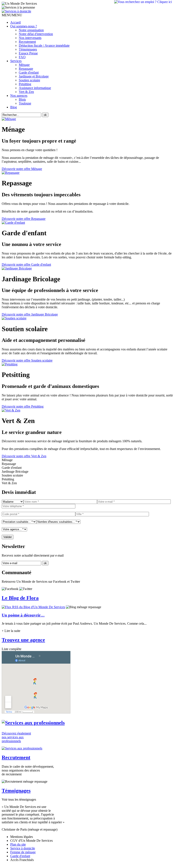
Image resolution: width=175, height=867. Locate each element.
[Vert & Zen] (11, 410)
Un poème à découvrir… (23, 615)
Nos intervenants (30, 38)
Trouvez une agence (23, 640)
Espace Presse (28, 53)
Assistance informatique (35, 88)
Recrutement (27, 41)
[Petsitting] (10, 364)
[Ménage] (9, 119)
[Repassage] (10, 172)
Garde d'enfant (29, 72)
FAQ (22, 57)
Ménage (24, 65)
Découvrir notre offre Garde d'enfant (26, 264)
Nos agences (18, 95)
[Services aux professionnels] (33, 722)
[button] (12, 15)
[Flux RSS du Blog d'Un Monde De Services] (33, 607)
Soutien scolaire (29, 80)
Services (16, 61)
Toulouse (25, 103)
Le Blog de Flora (20, 598)
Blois (22, 99)
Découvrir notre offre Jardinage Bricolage (30, 314)
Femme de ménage (23, 852)
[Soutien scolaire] (14, 318)
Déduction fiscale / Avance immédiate (44, 45)
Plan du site (18, 844)
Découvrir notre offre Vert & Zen (24, 456)
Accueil (15, 22)
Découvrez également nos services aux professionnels (16, 737)
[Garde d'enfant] (13, 222)
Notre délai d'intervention (36, 34)
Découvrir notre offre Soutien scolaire (27, 360)
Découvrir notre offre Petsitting (23, 406)
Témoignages (28, 49)
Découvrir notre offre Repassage (23, 218)
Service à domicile (22, 848)
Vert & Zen (26, 92)
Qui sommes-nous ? (23, 26)
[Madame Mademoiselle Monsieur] (12, 501)
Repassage (26, 68)
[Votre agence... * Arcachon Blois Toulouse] (14, 529)
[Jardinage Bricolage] (17, 268)
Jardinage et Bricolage (34, 76)
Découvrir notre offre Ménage (22, 169)
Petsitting (25, 84)
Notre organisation (31, 30)
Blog (13, 107)
